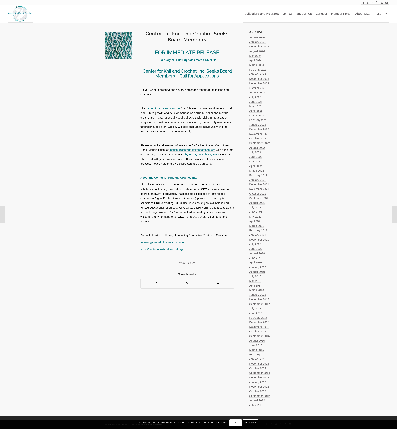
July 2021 (255, 207)
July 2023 (255, 97)
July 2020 (255, 244)
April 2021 (255, 221)
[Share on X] (187, 283)
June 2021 (255, 212)
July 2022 (255, 152)
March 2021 (256, 225)
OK (235, 423)
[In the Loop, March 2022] (394, 214)
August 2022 (257, 147)
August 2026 (257, 37)
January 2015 (257, 359)
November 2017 (259, 299)
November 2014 (259, 363)
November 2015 (259, 326)
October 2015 (257, 331)
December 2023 (259, 78)
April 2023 (255, 110)
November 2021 (259, 189)
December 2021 (259, 184)
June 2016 (255, 313)
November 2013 (259, 377)
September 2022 (259, 143)
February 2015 (258, 354)
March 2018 (256, 290)
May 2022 (255, 161)
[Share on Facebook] (156, 283)
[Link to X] (368, 2)
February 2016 (258, 317)
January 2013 (257, 382)
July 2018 (255, 276)
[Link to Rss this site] (377, 2)
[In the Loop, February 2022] (2, 214)
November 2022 (259, 134)
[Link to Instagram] (372, 2)
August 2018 (257, 271)
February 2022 (258, 175)
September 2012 (259, 395)
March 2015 (256, 349)
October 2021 (257, 193)
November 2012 (259, 386)
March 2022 (256, 170)
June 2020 (255, 248)
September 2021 (259, 198)
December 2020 (259, 239)
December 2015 (259, 322)
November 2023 (259, 83)
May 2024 (255, 55)
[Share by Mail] (218, 283)
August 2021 (257, 202)
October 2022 (257, 138)
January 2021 (257, 235)
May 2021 (255, 216)
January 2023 (257, 124)
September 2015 (259, 336)
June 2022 (255, 156)
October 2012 (257, 391)
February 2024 (258, 69)
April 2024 (255, 60)
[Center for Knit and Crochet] (20, 14)
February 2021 (258, 230)
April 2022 (255, 166)
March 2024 (256, 65)
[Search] (386, 14)
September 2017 (259, 304)
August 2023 (257, 92)
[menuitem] (262, 14)
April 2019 (255, 262)
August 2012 (257, 400)
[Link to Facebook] (363, 2)
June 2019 (255, 258)
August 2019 (257, 253)
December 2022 (259, 129)
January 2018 (257, 294)
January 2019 (257, 267)
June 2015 (255, 345)
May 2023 (255, 106)
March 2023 (256, 115)
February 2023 (258, 120)
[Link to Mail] (382, 2)
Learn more (250, 423)
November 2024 (259, 46)
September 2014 (259, 372)
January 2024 (257, 74)
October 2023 (257, 88)
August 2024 (257, 51)
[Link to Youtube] (386, 2)
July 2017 (255, 308)
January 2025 (257, 41)
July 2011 (255, 405)
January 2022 (257, 179)
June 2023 (255, 101)
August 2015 (257, 340)
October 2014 (257, 368)
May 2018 (255, 280)
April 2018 (255, 285)
